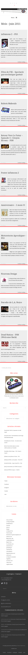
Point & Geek (9, 532)
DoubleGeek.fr (9, 523)
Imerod (7, 527)
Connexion (3, 596)
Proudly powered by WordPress (10, 645)
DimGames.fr (9, 534)
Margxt (7, 529)
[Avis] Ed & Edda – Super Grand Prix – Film (13, 463)
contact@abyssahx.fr (7, 578)
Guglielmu (8, 558)
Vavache (8, 525)
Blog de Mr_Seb (9, 538)
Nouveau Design (9, 274)
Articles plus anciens (6, 367)
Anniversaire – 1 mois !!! (13, 205)
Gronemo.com (9, 560)
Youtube (6, 491)
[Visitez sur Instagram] (6, 583)
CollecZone (8, 562)
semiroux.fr (8, 555)
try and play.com (9, 544)
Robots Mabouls (9, 103)
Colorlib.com (14, 648)
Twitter (5, 481)
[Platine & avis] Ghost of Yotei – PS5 (12, 456)
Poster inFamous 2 (10, 173)
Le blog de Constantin (11, 557)
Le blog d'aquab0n (10, 521)
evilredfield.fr (9, 551)
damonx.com (9, 536)
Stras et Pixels (9, 520)
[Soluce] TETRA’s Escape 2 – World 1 (12, 469)
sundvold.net (9, 549)
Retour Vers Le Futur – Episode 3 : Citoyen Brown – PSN (12, 138)
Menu (12, 17)
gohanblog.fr (9, 547)
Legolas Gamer (9, 564)
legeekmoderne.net (10, 553)
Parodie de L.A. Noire (11, 302)
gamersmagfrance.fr (16, 534)
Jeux (5, 494)
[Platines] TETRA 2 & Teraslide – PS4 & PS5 (13, 459)
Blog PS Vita (8, 542)
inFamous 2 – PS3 (9, 34)
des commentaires (6, 603)
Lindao (2, 614)
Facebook (6, 484)
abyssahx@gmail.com (6, 579)
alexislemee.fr (9, 545)
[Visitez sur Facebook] (4, 583)
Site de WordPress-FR (6, 606)
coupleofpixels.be (10, 540)
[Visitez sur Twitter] (2, 583)
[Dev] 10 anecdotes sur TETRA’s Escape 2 (13, 466)
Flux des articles (5, 600)
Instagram (6, 487)
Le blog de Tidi (9, 531)
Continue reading (22, 62)
